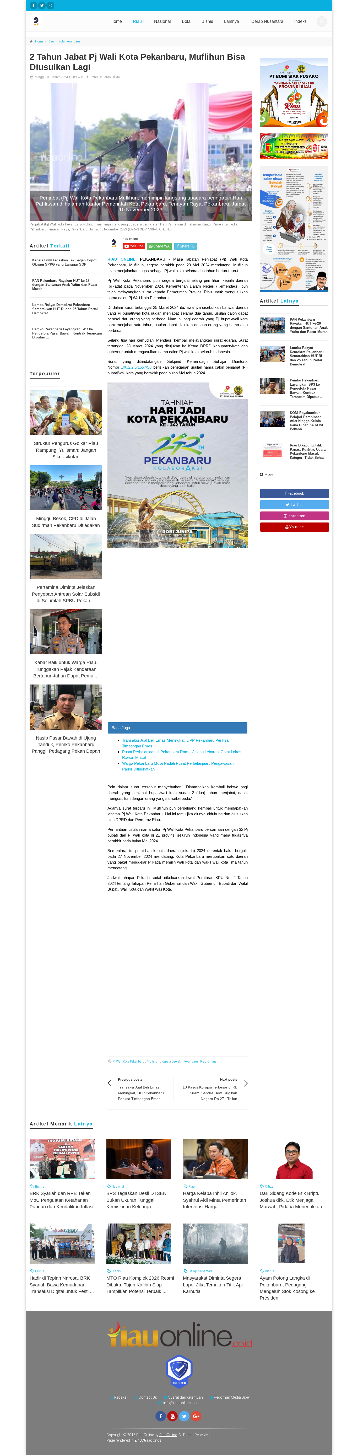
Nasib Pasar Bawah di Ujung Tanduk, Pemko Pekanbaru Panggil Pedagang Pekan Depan (66, 744)
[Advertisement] (177, 685)
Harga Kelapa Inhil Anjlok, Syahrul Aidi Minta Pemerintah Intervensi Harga (214, 1200)
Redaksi (120, 1397)
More (269, 474)
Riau (137, 21)
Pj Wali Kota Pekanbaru (128, 1061)
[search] (322, 21)
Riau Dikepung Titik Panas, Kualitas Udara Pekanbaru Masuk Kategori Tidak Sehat (308, 451)
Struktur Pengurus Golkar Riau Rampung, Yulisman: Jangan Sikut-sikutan (66, 450)
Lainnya (231, 21)
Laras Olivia (111, 77)
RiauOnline (168, 1435)
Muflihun (153, 1061)
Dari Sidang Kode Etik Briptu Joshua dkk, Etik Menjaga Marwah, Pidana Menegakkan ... (293, 1200)
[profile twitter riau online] (42, 5)
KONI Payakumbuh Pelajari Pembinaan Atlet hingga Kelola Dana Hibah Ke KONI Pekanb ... (306, 421)
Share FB (187, 246)
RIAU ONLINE (121, 259)
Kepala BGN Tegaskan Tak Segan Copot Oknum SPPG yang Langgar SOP (64, 262)
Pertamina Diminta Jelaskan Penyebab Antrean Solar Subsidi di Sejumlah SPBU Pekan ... (66, 594)
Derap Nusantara (267, 21)
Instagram (296, 516)
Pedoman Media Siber (232, 1397)
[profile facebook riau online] (33, 5)
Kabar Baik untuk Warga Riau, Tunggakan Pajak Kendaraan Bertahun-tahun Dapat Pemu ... (66, 669)
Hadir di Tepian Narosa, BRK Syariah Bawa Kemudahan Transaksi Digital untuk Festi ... (62, 1284)
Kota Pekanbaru (69, 41)
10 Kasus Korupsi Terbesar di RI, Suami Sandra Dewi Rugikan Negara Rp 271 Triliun (210, 1093)
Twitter (296, 505)
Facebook (295, 493)
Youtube (296, 527)
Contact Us (148, 1397)
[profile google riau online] (196, 1416)
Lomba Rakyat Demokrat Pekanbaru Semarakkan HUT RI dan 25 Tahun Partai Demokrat (65, 309)
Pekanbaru (190, 1061)
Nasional (162, 21)
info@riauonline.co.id (180, 1403)
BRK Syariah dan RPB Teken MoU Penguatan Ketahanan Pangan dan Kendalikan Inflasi (61, 1200)
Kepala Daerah (171, 1061)
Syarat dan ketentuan (185, 1397)
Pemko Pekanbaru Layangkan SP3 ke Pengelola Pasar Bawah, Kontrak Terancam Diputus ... (67, 333)
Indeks (300, 21)
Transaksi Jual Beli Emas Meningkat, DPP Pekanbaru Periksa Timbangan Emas (141, 1093)
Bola (186, 21)
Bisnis (207, 21)
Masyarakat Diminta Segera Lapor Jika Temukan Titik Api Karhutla (213, 1284)
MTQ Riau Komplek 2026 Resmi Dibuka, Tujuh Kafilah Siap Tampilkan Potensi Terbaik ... (140, 1284)
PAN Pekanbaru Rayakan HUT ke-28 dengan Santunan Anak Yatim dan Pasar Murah (64, 285)
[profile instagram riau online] (50, 5)
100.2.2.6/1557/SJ (136, 367)
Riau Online (208, 1061)
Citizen (269, 1186)
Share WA (161, 246)
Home (116, 21)
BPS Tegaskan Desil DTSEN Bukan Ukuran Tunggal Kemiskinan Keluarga (136, 1200)
